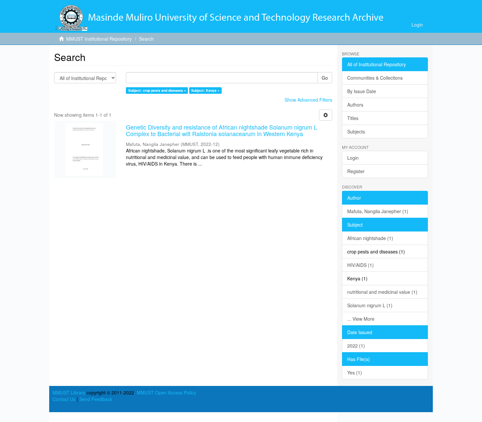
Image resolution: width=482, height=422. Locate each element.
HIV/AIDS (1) (360, 265)
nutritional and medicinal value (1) (382, 292)
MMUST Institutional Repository (99, 38)
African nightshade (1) (370, 238)
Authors (355, 104)
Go (325, 77)
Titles (352, 118)
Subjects (356, 131)
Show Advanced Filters (308, 99)
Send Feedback (95, 399)
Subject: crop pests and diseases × (157, 90)
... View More (360, 318)
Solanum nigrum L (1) (369, 305)
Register (356, 171)
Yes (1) (354, 372)
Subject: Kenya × (205, 90)
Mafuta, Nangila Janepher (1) (377, 211)
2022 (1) (356, 345)
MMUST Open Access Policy (166, 392)
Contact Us (63, 399)
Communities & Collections (375, 77)
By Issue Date (361, 91)
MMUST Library (68, 392)
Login (353, 157)
